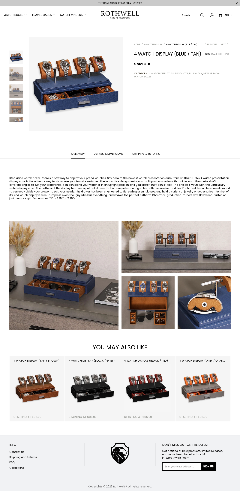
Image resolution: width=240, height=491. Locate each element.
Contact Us (16, 452)
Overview (78, 154)
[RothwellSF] (120, 15)
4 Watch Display (159, 73)
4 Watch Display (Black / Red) (146, 360)
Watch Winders (71, 15)
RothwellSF (120, 486)
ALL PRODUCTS (179, 73)
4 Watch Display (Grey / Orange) (203, 360)
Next (223, 44)
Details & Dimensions (108, 154)
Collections (16, 468)
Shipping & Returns (146, 154)
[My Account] (211, 15)
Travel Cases (42, 15)
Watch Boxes (14, 15)
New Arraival (212, 73)
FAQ (12, 462)
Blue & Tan (195, 73)
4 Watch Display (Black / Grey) (92, 360)
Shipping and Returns (23, 457)
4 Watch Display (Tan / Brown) (36, 360)
